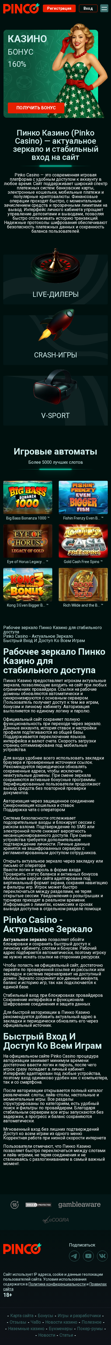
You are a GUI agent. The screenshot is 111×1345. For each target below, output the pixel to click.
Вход (88, 8)
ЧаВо (36, 1322)
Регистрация (59, 8)
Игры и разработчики (79, 1315)
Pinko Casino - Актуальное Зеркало (38, 636)
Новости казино (61, 1322)
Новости (46, 1335)
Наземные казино (26, 1328)
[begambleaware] (79, 1203)
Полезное (92, 1322)
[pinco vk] (102, 1256)
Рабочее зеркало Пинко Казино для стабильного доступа (52, 629)
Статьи (66, 1335)
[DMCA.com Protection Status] (38, 1204)
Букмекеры (61, 1328)
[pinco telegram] (74, 1256)
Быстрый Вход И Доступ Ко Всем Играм (44, 640)
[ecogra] (55, 1217)
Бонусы (45, 1315)
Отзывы (18, 1322)
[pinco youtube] (88, 1256)
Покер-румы (90, 1328)
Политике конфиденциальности (57, 1284)
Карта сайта (21, 1315)
